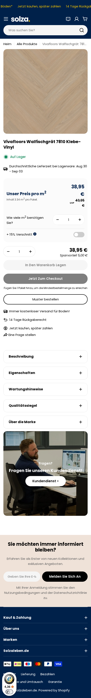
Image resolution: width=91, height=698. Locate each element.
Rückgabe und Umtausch (23, 682)
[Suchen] (81, 30)
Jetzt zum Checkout (45, 278)
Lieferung (28, 674)
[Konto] (76, 18)
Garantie (55, 682)
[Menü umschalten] (5, 18)
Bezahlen (47, 674)
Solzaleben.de (26, 690)
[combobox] (45, 30)
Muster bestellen (45, 299)
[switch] (9, 691)
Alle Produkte (27, 44)
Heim (7, 44)
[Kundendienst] (68, 18)
